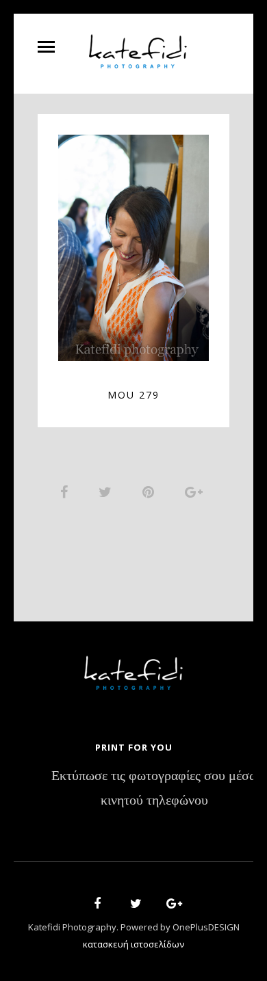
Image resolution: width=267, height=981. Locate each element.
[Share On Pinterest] (151, 491)
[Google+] (170, 905)
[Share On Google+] (196, 491)
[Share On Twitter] (107, 491)
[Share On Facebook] (66, 491)
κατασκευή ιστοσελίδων (133, 944)
